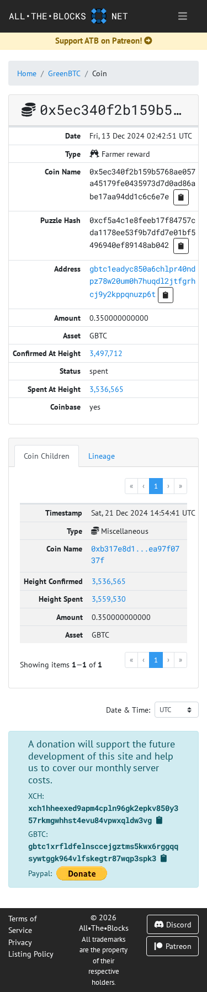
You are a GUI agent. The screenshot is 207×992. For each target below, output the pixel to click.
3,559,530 (109, 598)
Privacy (20, 942)
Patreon (177, 946)
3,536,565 (106, 389)
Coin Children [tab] (47, 455)
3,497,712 (106, 353)
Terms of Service (22, 924)
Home (26, 73)
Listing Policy (31, 953)
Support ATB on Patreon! (98, 40)
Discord (178, 924)
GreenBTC (64, 73)
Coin (99, 73)
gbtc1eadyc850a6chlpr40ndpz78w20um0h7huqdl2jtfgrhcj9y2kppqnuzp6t (142, 281)
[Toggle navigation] (182, 16)
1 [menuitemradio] (156, 485)
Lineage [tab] (101, 455)
